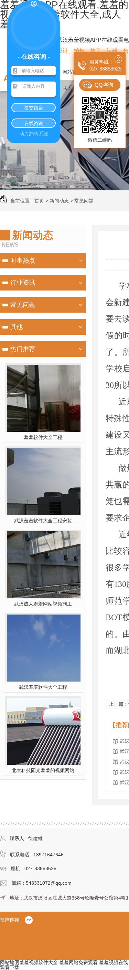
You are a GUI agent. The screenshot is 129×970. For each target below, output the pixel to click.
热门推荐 (22, 348)
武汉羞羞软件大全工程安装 (43, 520)
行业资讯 (22, 282)
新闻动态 (59, 200)
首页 (39, 200)
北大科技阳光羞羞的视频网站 (43, 770)
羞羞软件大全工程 (43, 437)
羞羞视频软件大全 (38, 962)
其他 (16, 326)
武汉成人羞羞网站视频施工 (43, 604)
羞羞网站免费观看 (78, 962)
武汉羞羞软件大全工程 (43, 687)
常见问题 (84, 200)
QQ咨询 (104, 85)
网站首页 (72, 72)
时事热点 (22, 260)
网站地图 (9, 962)
